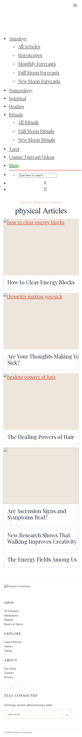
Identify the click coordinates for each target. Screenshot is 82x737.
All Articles (29, 46)
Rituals (16, 114)
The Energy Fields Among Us (42, 559)
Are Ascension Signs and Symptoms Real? (36, 514)
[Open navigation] (75, 5)
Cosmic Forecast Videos (31, 157)
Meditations (11, 615)
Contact (9, 672)
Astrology (18, 38)
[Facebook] (16, 685)
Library (8, 650)
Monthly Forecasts (37, 64)
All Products (11, 611)
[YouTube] (26, 685)
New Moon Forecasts (39, 81)
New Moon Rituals (36, 140)
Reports (9, 619)
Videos (8, 646)
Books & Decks (13, 624)
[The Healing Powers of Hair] (41, 402)
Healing (16, 106)
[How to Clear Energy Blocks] (41, 247)
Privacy (8, 677)
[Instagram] (7, 685)
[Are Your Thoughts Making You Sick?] (41, 321)
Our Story (10, 668)
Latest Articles (13, 642)
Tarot (14, 149)
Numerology (21, 90)
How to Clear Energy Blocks (41, 282)
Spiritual (17, 98)
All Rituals (28, 122)
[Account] (45, 183)
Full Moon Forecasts (38, 72)
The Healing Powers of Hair (40, 436)
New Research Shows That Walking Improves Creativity (42, 538)
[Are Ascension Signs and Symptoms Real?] (41, 476)
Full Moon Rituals (36, 131)
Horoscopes (30, 55)
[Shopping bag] (45, 189)
